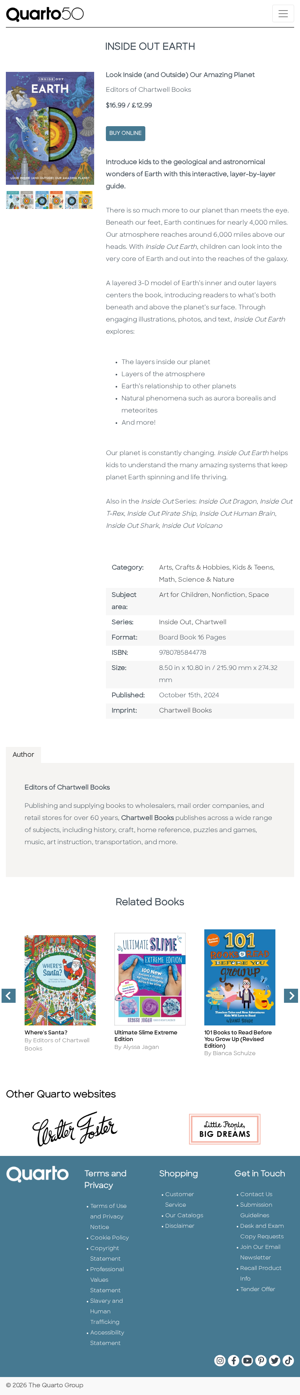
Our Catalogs (184, 1216)
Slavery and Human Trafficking (106, 1312)
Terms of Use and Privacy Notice (108, 1217)
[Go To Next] (288, 999)
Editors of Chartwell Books (67, 788)
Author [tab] (23, 755)
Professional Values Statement (107, 1280)
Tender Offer (257, 1290)
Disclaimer (180, 1226)
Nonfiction (228, 595)
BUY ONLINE (125, 133)
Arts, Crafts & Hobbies (194, 568)
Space (258, 595)
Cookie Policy (109, 1238)
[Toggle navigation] (283, 13)
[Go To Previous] (5, 999)
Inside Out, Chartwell (193, 623)
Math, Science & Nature (196, 580)
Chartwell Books (185, 711)
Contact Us (256, 1195)
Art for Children (184, 595)
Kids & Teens (252, 568)
